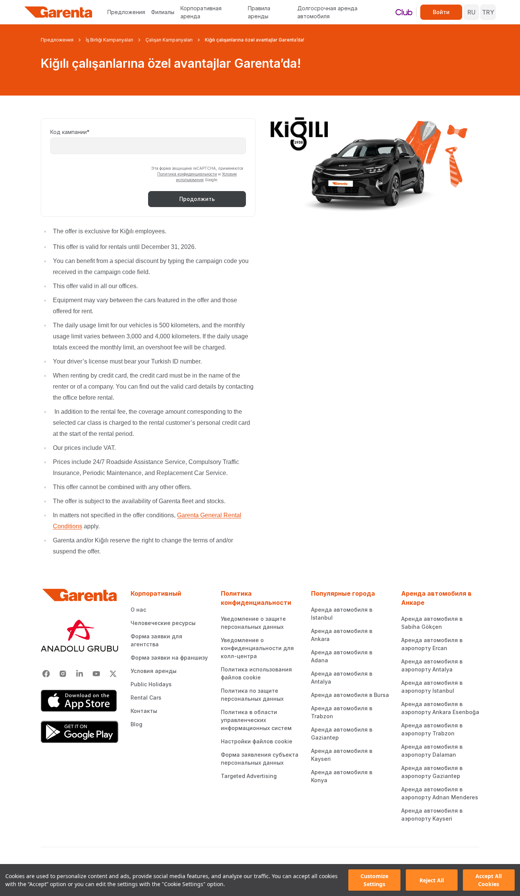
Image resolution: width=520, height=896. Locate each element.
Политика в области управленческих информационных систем (256, 720)
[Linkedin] (79, 674)
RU (471, 12)
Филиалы (162, 12)
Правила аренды (259, 12)
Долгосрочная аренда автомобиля (327, 12)
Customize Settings (374, 880)
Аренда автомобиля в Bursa (350, 695)
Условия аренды (154, 671)
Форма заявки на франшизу (169, 657)
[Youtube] (96, 674)
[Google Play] (79, 732)
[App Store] (79, 701)
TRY (488, 12)
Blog (136, 724)
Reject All (432, 880)
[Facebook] (46, 674)
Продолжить (197, 199)
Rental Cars (146, 697)
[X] (113, 674)
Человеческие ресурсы (163, 623)
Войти (441, 12)
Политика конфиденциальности (187, 174)
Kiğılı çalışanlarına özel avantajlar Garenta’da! (254, 40)
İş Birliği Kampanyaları (109, 40)
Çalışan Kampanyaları (169, 40)
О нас (138, 609)
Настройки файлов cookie (256, 741)
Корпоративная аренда (201, 12)
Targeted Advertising (249, 776)
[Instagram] (63, 674)
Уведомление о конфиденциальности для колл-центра (257, 648)
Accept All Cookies (488, 880)
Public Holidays (151, 684)
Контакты (144, 711)
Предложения (126, 12)
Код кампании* (69, 132)
